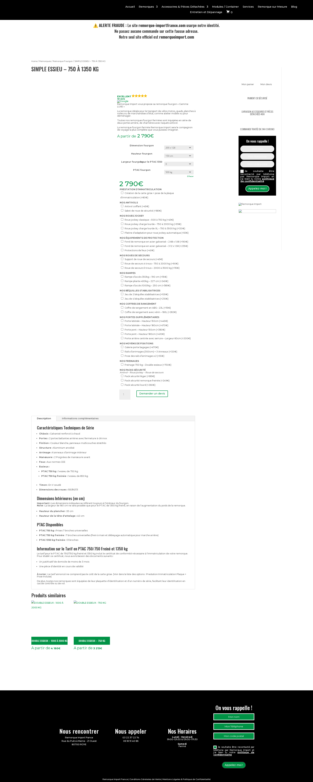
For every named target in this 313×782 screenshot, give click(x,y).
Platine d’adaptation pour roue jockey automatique (157, 232)
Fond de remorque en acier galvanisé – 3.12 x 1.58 (156, 246)
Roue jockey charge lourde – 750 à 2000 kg (153, 224)
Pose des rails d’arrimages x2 (144, 356)
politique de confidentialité (257, 180)
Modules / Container (225, 6)
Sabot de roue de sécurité (143, 210)
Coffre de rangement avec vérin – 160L (151, 312)
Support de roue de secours (144, 259)
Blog (294, 6)
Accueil (130, 6)
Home (34, 61)
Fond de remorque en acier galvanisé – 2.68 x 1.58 (156, 241)
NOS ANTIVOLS (129, 202)
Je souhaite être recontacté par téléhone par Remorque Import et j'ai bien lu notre (257, 176)
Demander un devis (152, 393)
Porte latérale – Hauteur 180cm (146, 325)
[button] (156, 98)
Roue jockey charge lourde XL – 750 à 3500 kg (155, 228)
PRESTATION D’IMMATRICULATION (141, 189)
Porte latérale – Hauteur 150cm (146, 321)
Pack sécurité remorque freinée (147, 380)
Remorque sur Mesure (272, 6)
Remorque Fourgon (63, 61)
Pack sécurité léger (140, 376)
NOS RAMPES (127, 273)
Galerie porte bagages (142, 347)
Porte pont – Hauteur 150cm (145, 329)
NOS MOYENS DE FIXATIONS (136, 343)
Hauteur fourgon (141, 153)
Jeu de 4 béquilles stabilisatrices (146, 298)
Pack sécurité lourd (140, 385)
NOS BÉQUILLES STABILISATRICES (140, 290)
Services (248, 6)
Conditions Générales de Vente (145, 779)
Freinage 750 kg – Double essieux (148, 364)
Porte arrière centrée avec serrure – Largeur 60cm (158, 338)
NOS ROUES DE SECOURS (135, 255)
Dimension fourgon (142, 145)
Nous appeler (131, 731)
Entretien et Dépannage (206, 12)
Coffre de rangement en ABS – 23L (148, 307)
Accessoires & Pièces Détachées (183, 6)
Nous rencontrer (79, 731)
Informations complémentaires (80, 418)
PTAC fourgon (142, 170)
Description (44, 418)
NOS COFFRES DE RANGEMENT (138, 304)
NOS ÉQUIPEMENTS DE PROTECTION (142, 238)
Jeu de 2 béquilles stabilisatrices (146, 294)
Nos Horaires (182, 731)
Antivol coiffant (137, 206)
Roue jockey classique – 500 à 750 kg (149, 219)
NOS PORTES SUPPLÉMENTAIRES (139, 317)
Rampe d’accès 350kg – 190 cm (146, 276)
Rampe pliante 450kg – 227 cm (146, 281)
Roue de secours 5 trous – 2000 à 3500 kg (152, 268)
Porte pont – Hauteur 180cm (145, 334)
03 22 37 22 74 (130, 737)
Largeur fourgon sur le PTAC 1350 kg (141, 161)
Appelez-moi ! (257, 188)
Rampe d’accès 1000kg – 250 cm (147, 285)
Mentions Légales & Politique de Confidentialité (186, 779)
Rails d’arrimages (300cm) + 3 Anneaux (151, 351)
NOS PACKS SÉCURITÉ (133, 370)
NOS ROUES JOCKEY (132, 216)
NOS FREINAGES (129, 361)
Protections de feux (139, 250)
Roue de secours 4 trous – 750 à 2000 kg (151, 263)
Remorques (146, 6)
